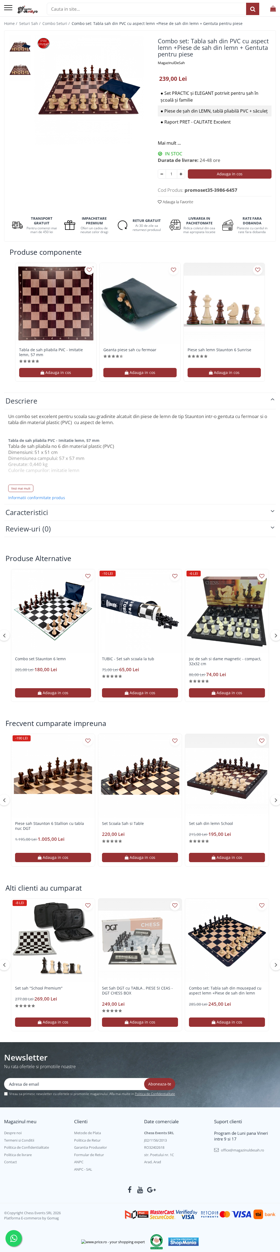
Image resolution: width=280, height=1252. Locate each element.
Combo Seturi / (56, 23)
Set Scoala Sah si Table (123, 823)
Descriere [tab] (21, 401)
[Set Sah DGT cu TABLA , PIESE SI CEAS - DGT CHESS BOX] (140, 940)
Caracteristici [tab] (26, 512)
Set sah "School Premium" (39, 988)
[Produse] (8, 8)
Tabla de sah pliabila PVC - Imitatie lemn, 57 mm (51, 352)
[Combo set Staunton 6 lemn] (53, 611)
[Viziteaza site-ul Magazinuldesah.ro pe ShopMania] (183, 1241)
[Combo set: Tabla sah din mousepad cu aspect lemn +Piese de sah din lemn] (227, 940)
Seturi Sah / (30, 23)
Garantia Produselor (90, 1147)
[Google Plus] (150, 1190)
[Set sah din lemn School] (227, 776)
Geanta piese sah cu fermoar (129, 349)
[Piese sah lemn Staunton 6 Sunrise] (224, 303)
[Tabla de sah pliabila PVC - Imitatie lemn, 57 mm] (55, 303)
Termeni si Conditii (19, 1140)
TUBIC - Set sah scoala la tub (128, 658)
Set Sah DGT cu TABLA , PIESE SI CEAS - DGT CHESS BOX (137, 991)
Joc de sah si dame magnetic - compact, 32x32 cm (225, 661)
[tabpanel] (89, 90)
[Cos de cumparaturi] (273, 9)
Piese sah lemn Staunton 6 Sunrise (219, 349)
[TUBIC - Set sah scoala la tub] (140, 611)
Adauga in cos (230, 173)
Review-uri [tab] (28, 529)
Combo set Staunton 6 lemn (40, 658)
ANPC (78, 1161)
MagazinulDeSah (171, 62)
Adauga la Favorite (177, 201)
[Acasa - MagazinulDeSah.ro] (27, 9)
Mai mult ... (169, 143)
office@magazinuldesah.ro (242, 1150)
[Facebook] (130, 1190)
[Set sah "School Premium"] (53, 940)
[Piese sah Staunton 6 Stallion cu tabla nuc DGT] (53, 776)
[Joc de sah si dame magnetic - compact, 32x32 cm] (227, 611)
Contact (10, 1161)
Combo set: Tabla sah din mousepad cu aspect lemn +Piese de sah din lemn (225, 991)
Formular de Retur (89, 1154)
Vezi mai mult (20, 488)
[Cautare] (252, 9)
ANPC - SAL (83, 1169)
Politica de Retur (87, 1140)
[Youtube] (140, 1190)
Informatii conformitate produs (36, 497)
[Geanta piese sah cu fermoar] (140, 303)
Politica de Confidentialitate (155, 1093)
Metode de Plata (87, 1132)
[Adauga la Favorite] (89, 270)
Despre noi (13, 1132)
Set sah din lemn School (211, 823)
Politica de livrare (18, 1154)
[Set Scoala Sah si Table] (140, 776)
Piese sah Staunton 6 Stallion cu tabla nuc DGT (49, 826)
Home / (11, 23)
